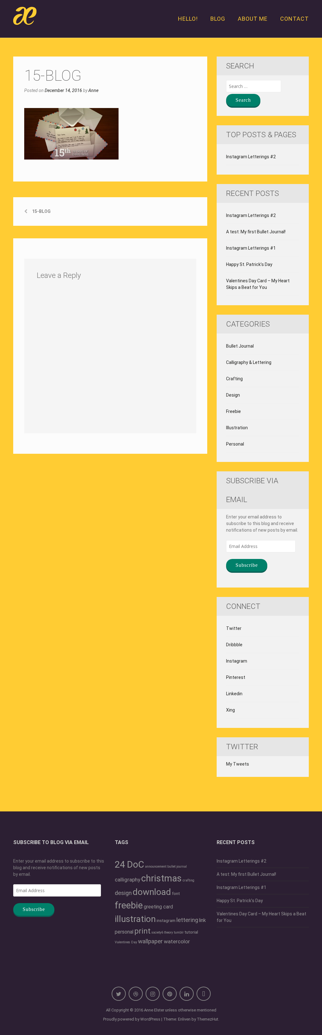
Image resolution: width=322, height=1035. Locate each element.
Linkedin (234, 693)
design (123, 893)
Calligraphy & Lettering (248, 362)
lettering (187, 920)
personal (124, 932)
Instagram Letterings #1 (251, 248)
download (152, 892)
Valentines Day (126, 942)
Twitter (234, 628)
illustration (135, 919)
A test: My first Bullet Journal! (256, 231)
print (142, 931)
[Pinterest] (170, 994)
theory (168, 932)
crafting (188, 880)
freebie (129, 905)
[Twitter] (119, 994)
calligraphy (127, 879)
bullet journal (177, 866)
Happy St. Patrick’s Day (249, 264)
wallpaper (150, 941)
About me (253, 18)
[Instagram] (153, 994)
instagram (166, 920)
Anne (93, 90)
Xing (230, 710)
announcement (155, 866)
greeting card (158, 907)
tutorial (191, 932)
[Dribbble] (136, 994)
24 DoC (129, 864)
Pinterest (235, 677)
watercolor (177, 941)
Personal (235, 444)
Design (233, 395)
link (202, 920)
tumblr (179, 932)
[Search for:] (253, 86)
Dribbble (234, 644)
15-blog (41, 211)
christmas (161, 878)
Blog (217, 18)
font (176, 893)
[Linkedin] (187, 994)
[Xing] (204, 994)
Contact (294, 18)
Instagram (236, 661)
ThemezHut (207, 1019)
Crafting (234, 378)
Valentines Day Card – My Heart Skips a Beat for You (258, 284)
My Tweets (237, 764)
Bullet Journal (240, 346)
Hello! (188, 18)
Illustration (237, 427)
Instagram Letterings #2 (251, 156)
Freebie (233, 411)
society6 (157, 932)
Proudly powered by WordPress (131, 1019)
